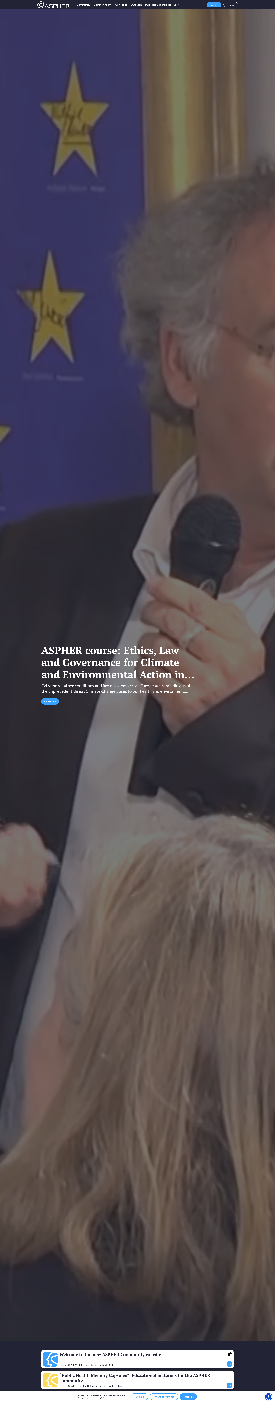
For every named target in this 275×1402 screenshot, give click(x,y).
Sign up (230, 4)
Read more (50, 701)
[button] (269, 1397)
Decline (139, 1396)
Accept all (188, 1396)
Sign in (214, 4)
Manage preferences (164, 1396)
